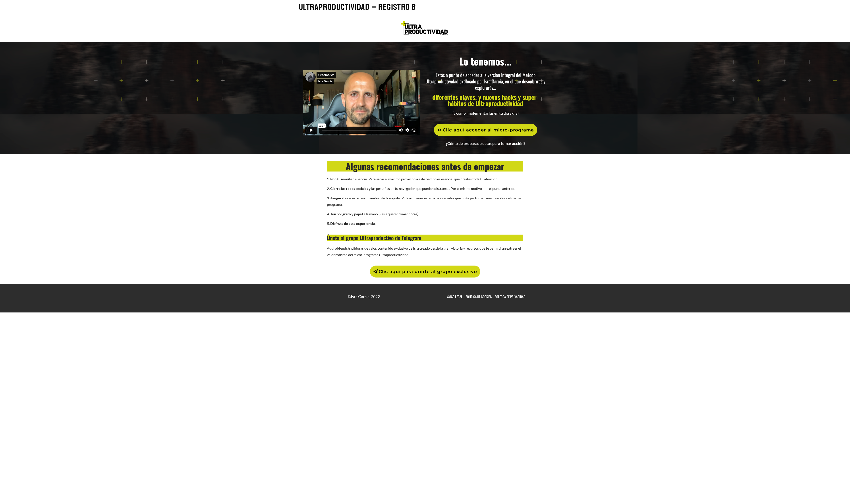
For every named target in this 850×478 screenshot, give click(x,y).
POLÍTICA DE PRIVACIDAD (510, 296)
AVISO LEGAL (454, 296)
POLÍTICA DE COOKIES (479, 296)
